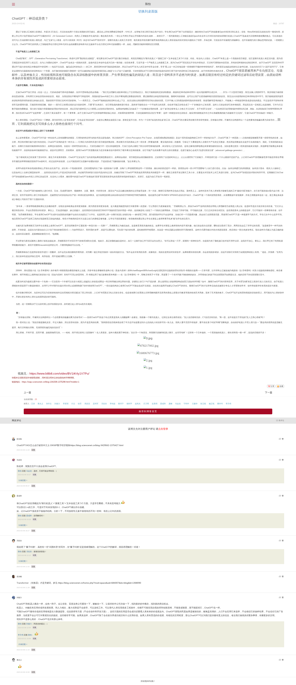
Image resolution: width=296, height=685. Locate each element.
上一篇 (27, 392)
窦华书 (220, 404)
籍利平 (129, 404)
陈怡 (148, 4)
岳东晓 (19, 576)
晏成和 (163, 404)
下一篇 (268, 392)
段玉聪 (203, 404)
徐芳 (80, 404)
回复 (33, 450)
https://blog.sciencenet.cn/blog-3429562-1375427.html (96, 445)
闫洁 (73, 404)
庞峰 (170, 404)
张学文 (49, 404)
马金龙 (178, 404)
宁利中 (186, 404)
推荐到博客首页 (148, 411)
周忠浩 (87, 404)
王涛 (33, 404)
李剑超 (112, 404)
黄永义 (40, 404)
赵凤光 (137, 404)
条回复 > (23, 480)
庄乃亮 (146, 404)
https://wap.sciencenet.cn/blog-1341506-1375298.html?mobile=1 (50, 382)
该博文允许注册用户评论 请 (148, 429)
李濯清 (65, 404)
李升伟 (228, 404)
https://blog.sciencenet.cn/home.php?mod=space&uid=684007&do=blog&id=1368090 (99, 583)
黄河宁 (121, 404)
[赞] (280, 439)
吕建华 (194, 404)
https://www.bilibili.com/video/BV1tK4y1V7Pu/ (59, 373)
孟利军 (95, 404)
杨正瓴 (211, 404)
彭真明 (154, 404)
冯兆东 (104, 404)
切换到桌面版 (148, 11)
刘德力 (57, 404)
